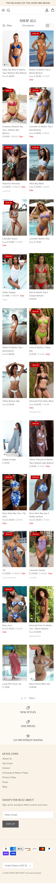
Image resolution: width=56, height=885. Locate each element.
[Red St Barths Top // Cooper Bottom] (41, 271)
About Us (7, 758)
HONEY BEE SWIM (16, 873)
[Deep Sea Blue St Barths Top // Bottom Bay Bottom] (14, 48)
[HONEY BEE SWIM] (28, 10)
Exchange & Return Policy (15, 772)
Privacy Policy (9, 777)
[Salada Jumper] (14, 438)
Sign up (10, 824)
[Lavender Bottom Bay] (41, 217)
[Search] (10, 10)
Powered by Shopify (33, 873)
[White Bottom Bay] (14, 380)
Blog (4, 786)
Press (5, 782)
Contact (6, 768)
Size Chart (7, 763)
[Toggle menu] (3, 10)
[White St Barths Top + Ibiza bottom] (14, 326)
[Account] (46, 10)
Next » (32, 698)
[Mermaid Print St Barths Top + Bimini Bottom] (41, 604)
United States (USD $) (16, 865)
